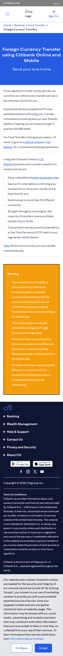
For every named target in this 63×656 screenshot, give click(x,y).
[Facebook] (21, 472)
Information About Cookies (26, 638)
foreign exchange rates (44, 177)
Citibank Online (33, 142)
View (7, 245)
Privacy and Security (21, 447)
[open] (8, 14)
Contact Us (15, 439)
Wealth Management (22, 424)
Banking (13, 416)
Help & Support (18, 432)
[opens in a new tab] (20, 464)
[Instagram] (28, 472)
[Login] (54, 12)
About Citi (14, 455)
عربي (56, 3)
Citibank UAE (12, 3)
